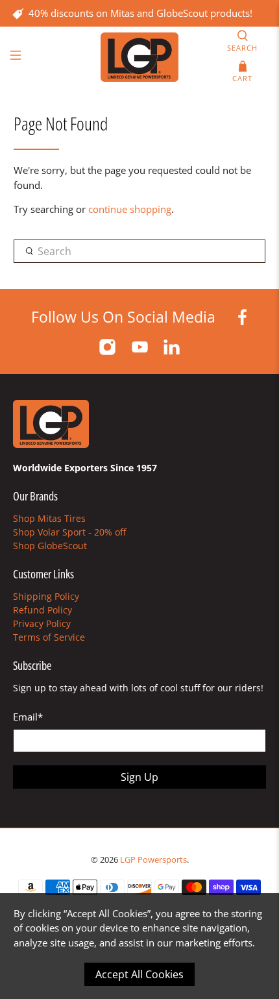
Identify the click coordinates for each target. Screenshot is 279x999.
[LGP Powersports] (140, 57)
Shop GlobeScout (50, 545)
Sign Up (139, 777)
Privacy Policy (42, 623)
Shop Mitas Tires (49, 518)
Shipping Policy (46, 596)
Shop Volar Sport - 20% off (69, 532)
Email (28, 716)
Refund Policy (42, 610)
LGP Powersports (153, 859)
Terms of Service (49, 637)
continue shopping (129, 209)
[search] (140, 251)
